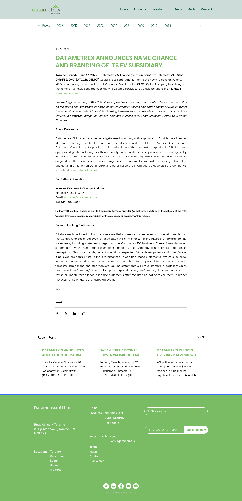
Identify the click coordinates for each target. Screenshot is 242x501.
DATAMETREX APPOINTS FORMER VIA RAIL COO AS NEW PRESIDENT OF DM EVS (120, 352)
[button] (140, 9)
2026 (60, 26)
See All (200, 337)
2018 (168, 26)
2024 (87, 26)
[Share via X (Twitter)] (65, 313)
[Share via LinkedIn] (74, 313)
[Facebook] (121, 486)
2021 (127, 26)
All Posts (44, 26)
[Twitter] (106, 486)
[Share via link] (83, 313)
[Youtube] (128, 486)
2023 (100, 26)
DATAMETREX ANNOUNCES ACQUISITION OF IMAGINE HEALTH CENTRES (63, 352)
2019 (154, 26)
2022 (114, 26)
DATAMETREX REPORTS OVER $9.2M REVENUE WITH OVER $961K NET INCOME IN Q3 (178, 352)
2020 (141, 26)
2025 (73, 26)
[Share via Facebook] (57, 313)
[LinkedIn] (113, 486)
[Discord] (136, 486)
